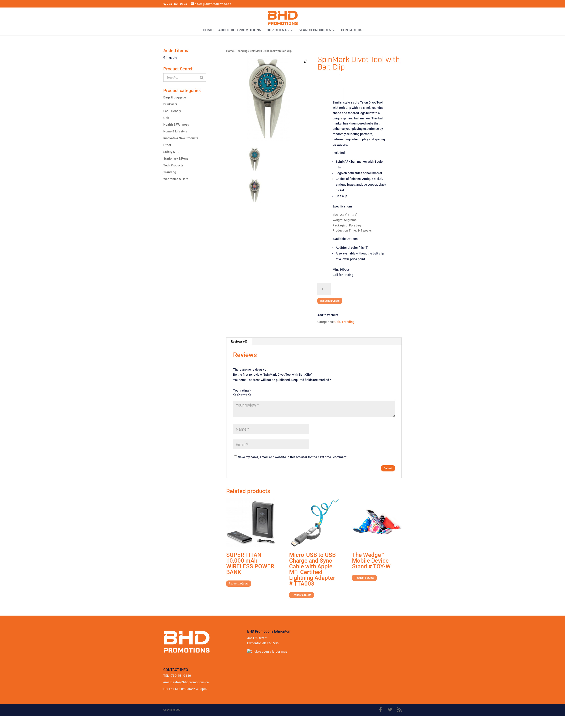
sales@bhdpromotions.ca (191, 682)
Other (167, 145)
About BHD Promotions (239, 30)
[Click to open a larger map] (267, 651)
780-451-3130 (181, 675)
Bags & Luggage (174, 97)
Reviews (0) (239, 341)
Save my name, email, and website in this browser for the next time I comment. (292, 457)
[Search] (201, 77)
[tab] (239, 341)
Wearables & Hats (175, 179)
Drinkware (170, 104)
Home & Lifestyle (175, 131)
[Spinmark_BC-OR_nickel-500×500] (255, 159)
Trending (241, 51)
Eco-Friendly (172, 111)
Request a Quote (329, 300)
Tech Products (173, 165)
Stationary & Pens (175, 158)
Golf (337, 322)
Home (208, 30)
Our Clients (278, 30)
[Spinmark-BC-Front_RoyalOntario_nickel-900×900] (255, 191)
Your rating (242, 390)
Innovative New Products (180, 138)
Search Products (315, 30)
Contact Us (351, 30)
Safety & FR (171, 152)
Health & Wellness (176, 124)
